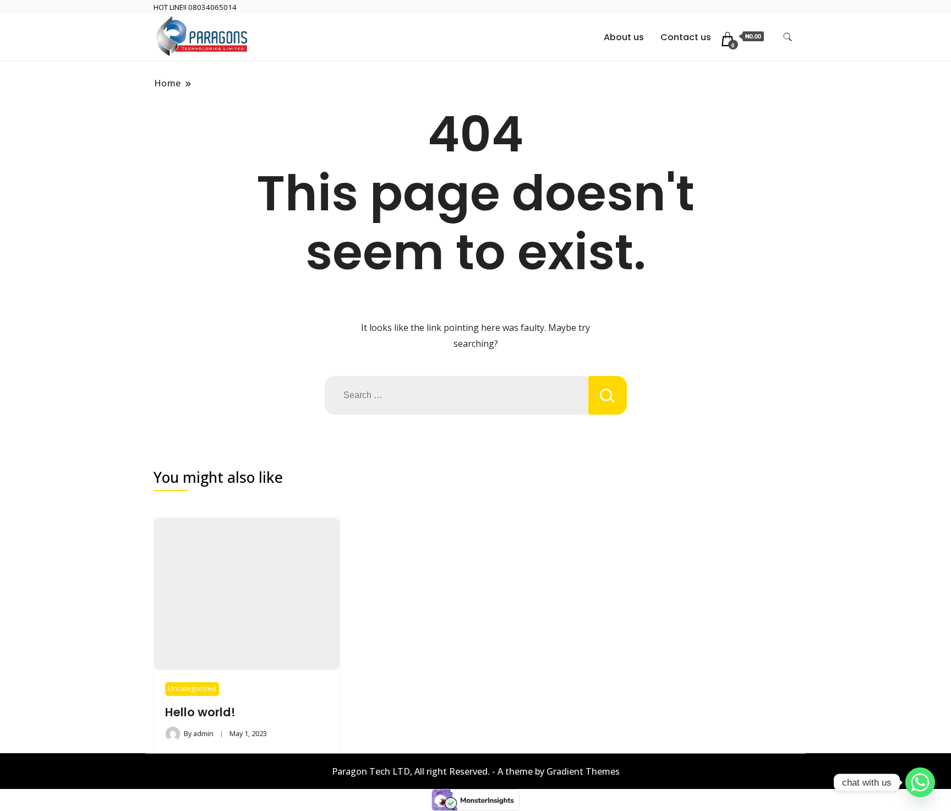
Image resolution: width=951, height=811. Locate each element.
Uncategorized (192, 688)
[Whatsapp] (920, 782)
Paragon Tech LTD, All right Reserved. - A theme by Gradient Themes (476, 771)
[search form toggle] (787, 37)
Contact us (685, 37)
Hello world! (200, 712)
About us (624, 37)
